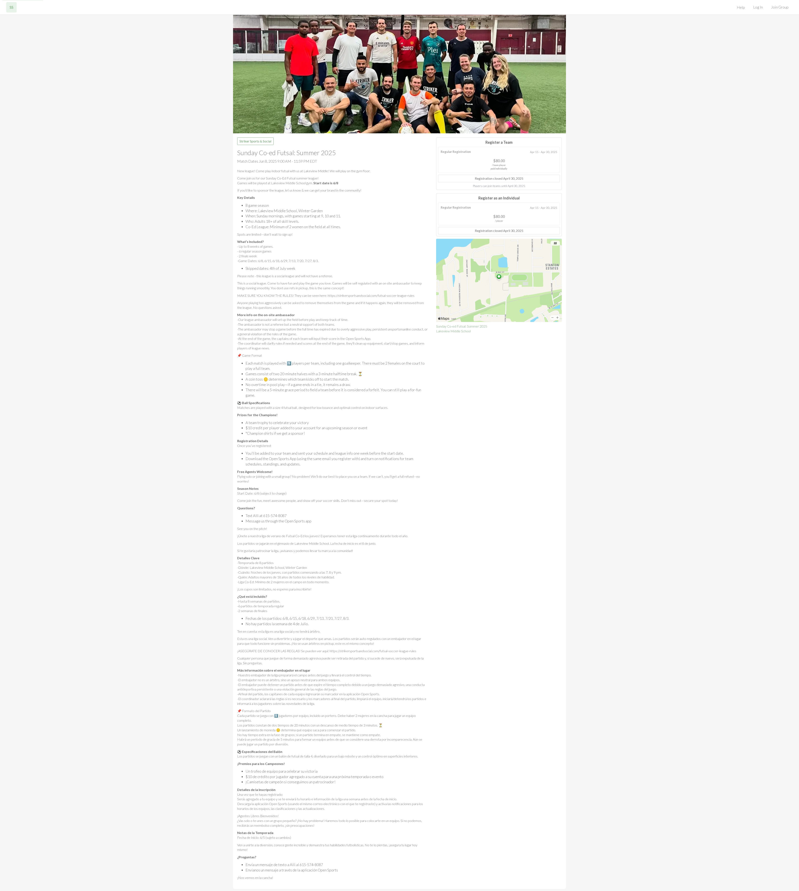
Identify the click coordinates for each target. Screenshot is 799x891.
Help (741, 7)
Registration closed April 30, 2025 (499, 178)
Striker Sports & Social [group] (255, 141)
